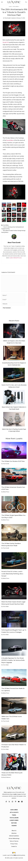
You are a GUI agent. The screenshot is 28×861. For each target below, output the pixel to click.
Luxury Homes (14, 820)
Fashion (14, 825)
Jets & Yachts (14, 812)
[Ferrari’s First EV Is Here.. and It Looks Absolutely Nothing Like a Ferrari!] (14, 375)
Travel (14, 815)
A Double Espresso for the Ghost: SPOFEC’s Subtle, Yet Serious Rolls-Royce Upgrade (13, 660)
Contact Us (14, 846)
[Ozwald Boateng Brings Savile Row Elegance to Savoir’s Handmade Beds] (14, 353)
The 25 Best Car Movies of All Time (13, 461)
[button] (26, 2)
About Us (14, 830)
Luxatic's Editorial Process (15, 257)
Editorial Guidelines (14, 836)
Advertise (14, 833)
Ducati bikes (9, 140)
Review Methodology (14, 838)
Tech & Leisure (14, 817)
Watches (14, 823)
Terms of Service (14, 841)
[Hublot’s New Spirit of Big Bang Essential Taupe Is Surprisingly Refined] (14, 419)
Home (10, 6)
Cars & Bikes (16, 6)
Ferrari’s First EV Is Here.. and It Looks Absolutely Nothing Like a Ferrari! (12, 574)
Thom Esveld (7, 18)
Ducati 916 (6, 42)
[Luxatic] (14, 2)
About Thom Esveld (14, 242)
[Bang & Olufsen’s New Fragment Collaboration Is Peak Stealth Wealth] (14, 397)
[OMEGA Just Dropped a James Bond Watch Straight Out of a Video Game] (14, 331)
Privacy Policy (14, 843)
